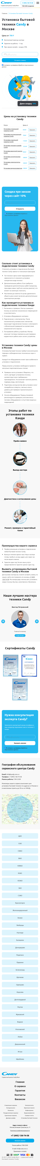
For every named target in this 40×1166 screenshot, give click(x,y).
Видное (20, 1022)
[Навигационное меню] (37, 3)
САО (20, 843)
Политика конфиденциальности (20, 1130)
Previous (3, 621)
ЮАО (20, 873)
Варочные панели (29, 1108)
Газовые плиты (29, 1115)
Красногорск (20, 903)
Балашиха (20, 940)
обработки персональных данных (16, 214)
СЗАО (20, 895)
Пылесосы (11, 1110)
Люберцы (20, 925)
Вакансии (20, 1099)
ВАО (20, 858)
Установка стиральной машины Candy (11, 129)
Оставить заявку (20, 60)
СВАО (20, 851)
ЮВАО (20, 866)
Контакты (20, 1094)
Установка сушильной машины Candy (11, 141)
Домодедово (20, 947)
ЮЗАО (20, 881)
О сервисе (20, 1086)
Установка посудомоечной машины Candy (12, 135)
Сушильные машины (11, 1115)
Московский (20, 1029)
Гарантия (20, 1090)
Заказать (32, 130)
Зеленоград (20, 970)
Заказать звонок (20, 743)
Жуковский (20, 1014)
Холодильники (10, 1108)
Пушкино (20, 962)
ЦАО (20, 836)
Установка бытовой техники (29, 1118)
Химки (20, 918)
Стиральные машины (10, 1105)
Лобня (20, 1037)
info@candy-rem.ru (13, 774)
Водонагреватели (29, 1113)
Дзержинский (20, 1044)
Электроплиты (29, 1105)
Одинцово (20, 985)
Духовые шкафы (10, 1118)
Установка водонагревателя (13, 168)
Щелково (20, 977)
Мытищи (20, 933)
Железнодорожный (20, 910)
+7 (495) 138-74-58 (27, 3)
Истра (20, 1052)
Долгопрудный (20, 999)
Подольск (20, 955)
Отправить (20, 209)
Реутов (20, 1007)
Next (37, 621)
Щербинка (20, 1059)
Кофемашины (29, 1110)
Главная (20, 1081)
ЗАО (20, 888)
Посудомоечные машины (10, 1113)
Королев (20, 992)
